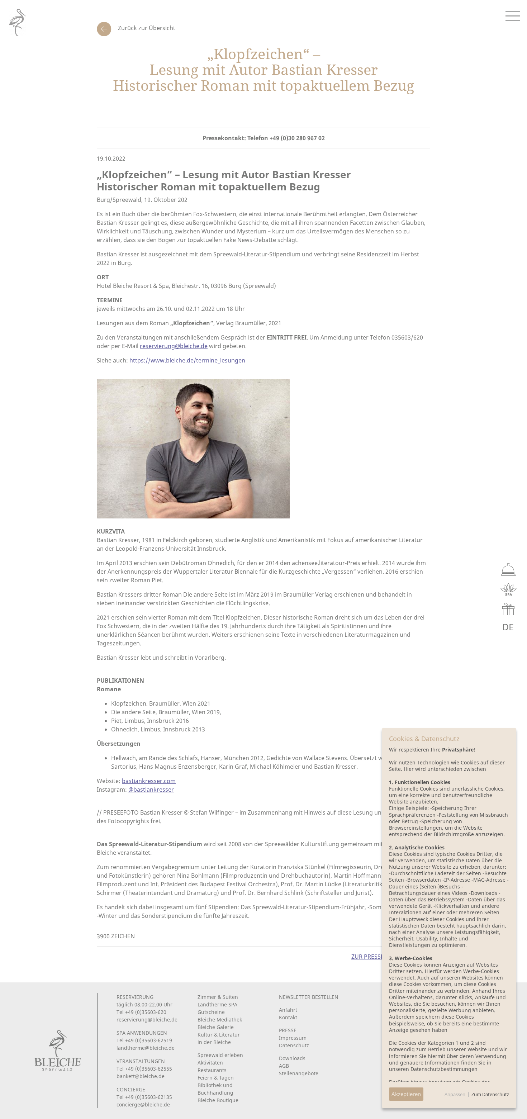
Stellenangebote (298, 1073)
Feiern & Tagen (216, 1077)
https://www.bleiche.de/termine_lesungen (187, 360)
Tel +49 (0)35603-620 (141, 1012)
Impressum (293, 1037)
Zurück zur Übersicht (146, 28)
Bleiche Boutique (218, 1100)
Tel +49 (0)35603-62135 (144, 1097)
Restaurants (212, 1070)
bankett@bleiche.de (141, 1076)
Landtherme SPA (217, 1004)
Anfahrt (288, 1009)
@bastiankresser (151, 789)
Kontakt (288, 1017)
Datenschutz (294, 1045)
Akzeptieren (406, 1093)
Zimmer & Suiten (218, 997)
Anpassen (455, 1094)
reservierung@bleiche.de (174, 346)
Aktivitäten (210, 1062)
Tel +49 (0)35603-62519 (144, 1040)
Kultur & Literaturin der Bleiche (219, 1038)
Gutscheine (211, 1012)
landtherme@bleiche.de (146, 1047)
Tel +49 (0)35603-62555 (144, 1068)
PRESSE (287, 1030)
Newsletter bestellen (308, 997)
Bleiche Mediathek (220, 1019)
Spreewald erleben (220, 1055)
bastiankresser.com (149, 781)
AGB (284, 1065)
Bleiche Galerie (216, 1027)
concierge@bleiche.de (143, 1104)
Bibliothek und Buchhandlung (215, 1089)
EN (491, 626)
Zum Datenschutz (490, 1094)
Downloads (292, 1058)
